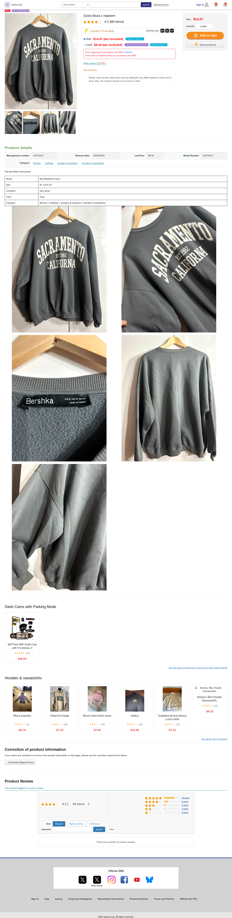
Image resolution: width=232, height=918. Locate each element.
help (47, 899)
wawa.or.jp (16, 4)
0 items (185, 812)
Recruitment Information (111, 899)
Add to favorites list (207, 45)
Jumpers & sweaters (67, 163)
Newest (59, 824)
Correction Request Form (21, 762)
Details (128, 52)
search (146, 4)
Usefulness (94, 824)
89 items (79, 804)
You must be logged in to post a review (24, 788)
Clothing (49, 163)
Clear (111, 829)
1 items (185, 809)
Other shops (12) (95, 63)
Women (37, 163)
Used (126, 44)
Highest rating (76, 824)
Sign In (200, 4)
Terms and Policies (164, 899)
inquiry (58, 899)
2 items (185, 805)
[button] (225, 4)
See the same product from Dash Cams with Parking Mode (198, 667)
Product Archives (139, 899)
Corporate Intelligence (80, 899)
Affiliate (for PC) (188, 899)
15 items (186, 798)
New (114, 39)
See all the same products (214, 739)
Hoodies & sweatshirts (93, 163)
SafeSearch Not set (161, 5)
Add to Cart (208, 35)
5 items (185, 801)
